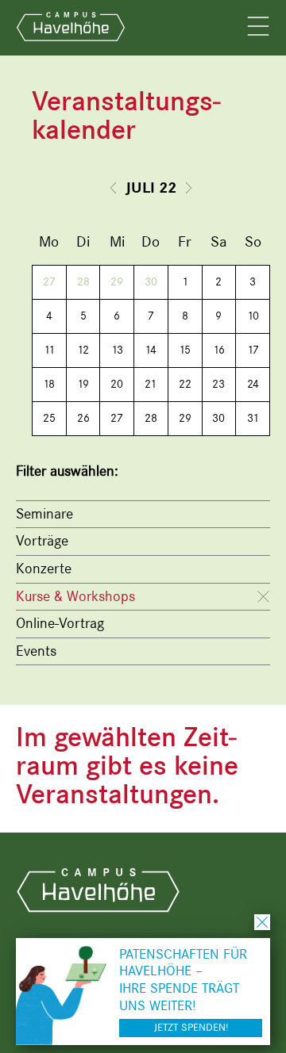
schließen (262, 922)
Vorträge (42, 540)
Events (36, 651)
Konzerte (44, 568)
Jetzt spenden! (191, 1027)
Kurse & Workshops (75, 596)
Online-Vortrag (60, 623)
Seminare (44, 514)
